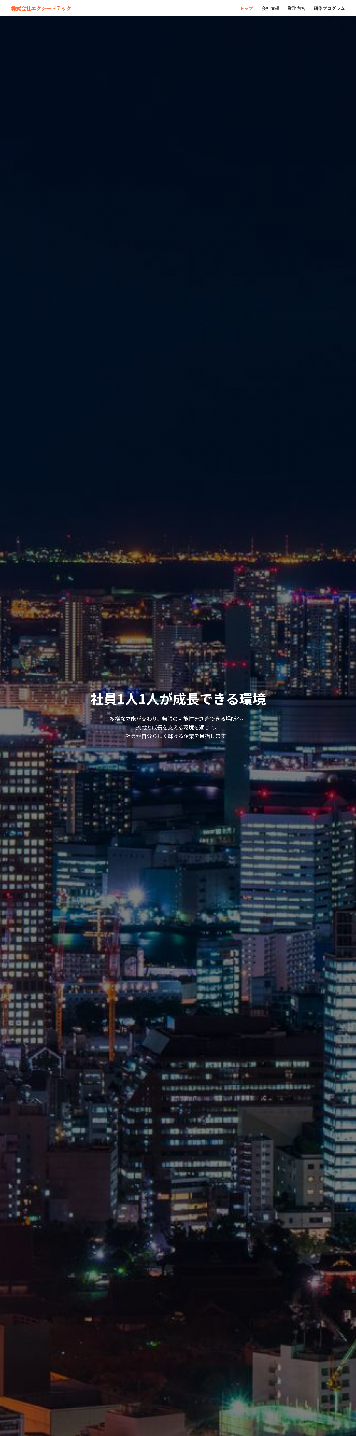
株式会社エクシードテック (41, 8)
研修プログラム (329, 8)
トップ (246, 8)
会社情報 (270, 8)
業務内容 (296, 8)
